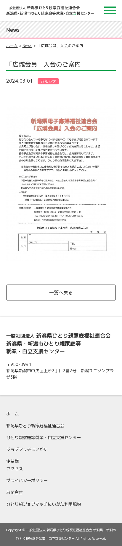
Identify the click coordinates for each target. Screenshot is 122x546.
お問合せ (14, 492)
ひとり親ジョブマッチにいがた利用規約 (43, 504)
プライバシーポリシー (27, 481)
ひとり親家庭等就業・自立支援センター (43, 438)
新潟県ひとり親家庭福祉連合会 (35, 426)
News (27, 45)
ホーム (12, 45)
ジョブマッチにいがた (27, 449)
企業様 (12, 461)
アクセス (14, 469)
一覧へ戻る (61, 292)
